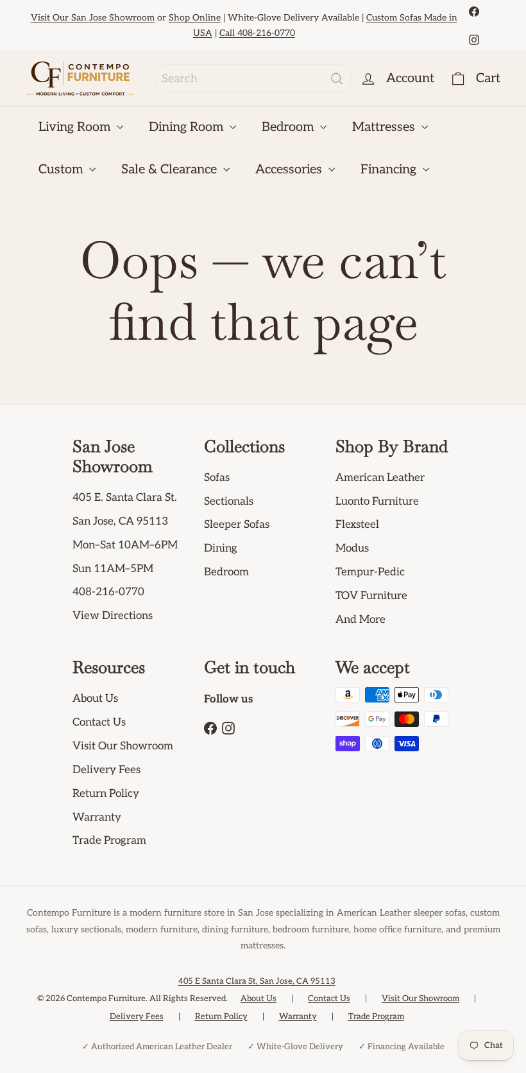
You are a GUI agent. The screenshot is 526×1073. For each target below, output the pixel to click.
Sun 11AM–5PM (112, 569)
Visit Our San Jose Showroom (93, 17)
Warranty (96, 817)
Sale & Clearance (170, 169)
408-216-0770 (108, 592)
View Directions (112, 615)
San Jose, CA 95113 (120, 521)
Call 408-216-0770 (257, 33)
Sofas (217, 477)
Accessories (290, 169)
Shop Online (195, 17)
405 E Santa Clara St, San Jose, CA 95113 (256, 981)
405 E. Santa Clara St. (124, 497)
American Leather (380, 477)
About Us (95, 698)
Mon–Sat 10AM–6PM (125, 545)
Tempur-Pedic (370, 572)
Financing (390, 169)
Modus (352, 548)
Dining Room (187, 127)
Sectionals (228, 501)
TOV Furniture (371, 595)
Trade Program (109, 840)
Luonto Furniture (377, 501)
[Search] (336, 78)
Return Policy (105, 793)
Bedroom (289, 127)
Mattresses (385, 127)
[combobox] (253, 78)
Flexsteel (357, 524)
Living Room (76, 127)
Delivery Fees (106, 769)
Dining (220, 548)
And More (360, 619)
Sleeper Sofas (236, 524)
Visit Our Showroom (122, 746)
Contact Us (99, 722)
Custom (62, 169)
